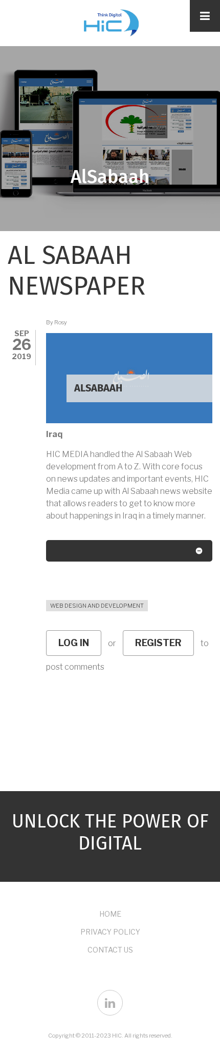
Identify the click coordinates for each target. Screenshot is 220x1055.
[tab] (129, 552)
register (158, 642)
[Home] (110, 22)
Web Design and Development (97, 605)
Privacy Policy (110, 931)
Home (110, 913)
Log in (73, 642)
